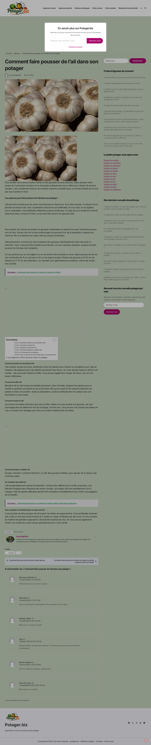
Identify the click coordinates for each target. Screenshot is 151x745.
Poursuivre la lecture (75, 47)
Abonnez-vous (94, 41)
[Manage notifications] (146, 740)
